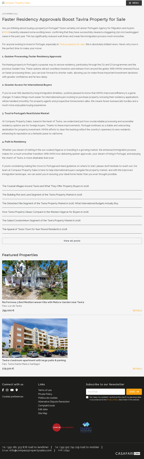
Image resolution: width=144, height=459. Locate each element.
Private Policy (45, 394)
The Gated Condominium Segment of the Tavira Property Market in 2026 (41, 220)
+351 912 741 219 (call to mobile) (79, 447)
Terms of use (45, 390)
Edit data (43, 409)
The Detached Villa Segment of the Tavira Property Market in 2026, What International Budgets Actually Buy (60, 203)
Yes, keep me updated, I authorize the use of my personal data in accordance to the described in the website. (115, 398)
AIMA (6, 32)
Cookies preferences (12, 396)
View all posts (72, 241)
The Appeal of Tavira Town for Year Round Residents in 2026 (34, 229)
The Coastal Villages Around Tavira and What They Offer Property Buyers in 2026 (45, 186)
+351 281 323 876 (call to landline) (28, 447)
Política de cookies (48, 398)
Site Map (42, 413)
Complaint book (46, 405)
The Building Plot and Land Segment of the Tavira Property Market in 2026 (42, 194)
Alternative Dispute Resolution (54, 401)
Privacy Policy (112, 400)
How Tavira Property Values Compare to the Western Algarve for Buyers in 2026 (45, 211)
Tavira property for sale (72, 44)
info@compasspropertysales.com (30, 450)
